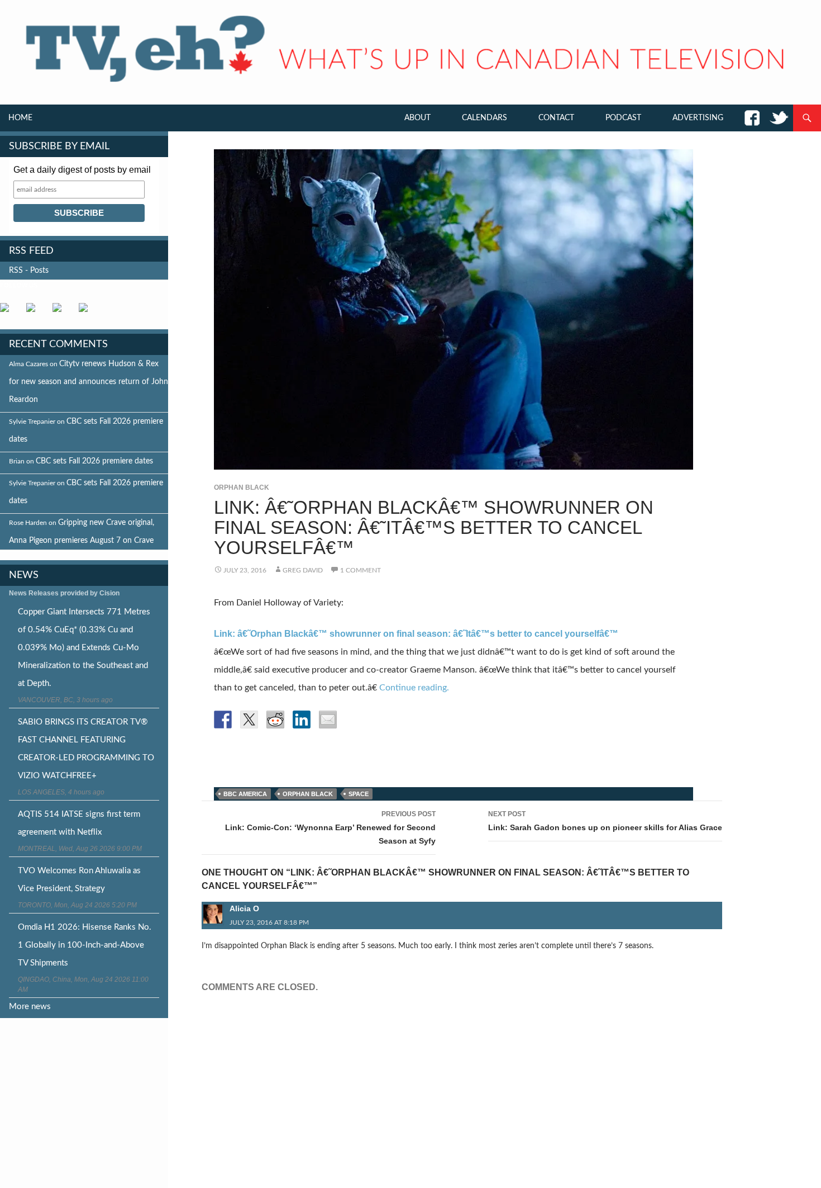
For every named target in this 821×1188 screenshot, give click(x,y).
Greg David (303, 570)
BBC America (245, 794)
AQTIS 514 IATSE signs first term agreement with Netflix (79, 823)
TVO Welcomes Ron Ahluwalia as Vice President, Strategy (79, 880)
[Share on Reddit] (275, 719)
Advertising (697, 118)
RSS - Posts (29, 270)
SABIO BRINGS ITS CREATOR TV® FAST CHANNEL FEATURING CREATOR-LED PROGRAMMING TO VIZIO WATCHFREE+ (86, 749)
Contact (556, 118)
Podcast (623, 118)
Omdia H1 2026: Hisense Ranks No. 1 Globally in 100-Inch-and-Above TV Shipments (84, 945)
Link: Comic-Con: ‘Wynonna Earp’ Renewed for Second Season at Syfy (330, 827)
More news (30, 1006)
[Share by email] (328, 719)
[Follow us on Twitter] (35, 312)
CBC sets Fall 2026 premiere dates (94, 461)
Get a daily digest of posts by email (82, 169)
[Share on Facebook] (223, 719)
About (417, 118)
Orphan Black (241, 487)
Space (359, 794)
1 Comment (360, 570)
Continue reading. (414, 687)
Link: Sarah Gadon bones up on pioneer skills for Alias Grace (605, 821)
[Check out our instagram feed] (88, 312)
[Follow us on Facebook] (9, 312)
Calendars (484, 118)
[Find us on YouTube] (61, 312)
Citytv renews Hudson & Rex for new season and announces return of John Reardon (88, 382)
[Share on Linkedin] (302, 719)
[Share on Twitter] (249, 719)
